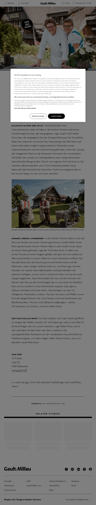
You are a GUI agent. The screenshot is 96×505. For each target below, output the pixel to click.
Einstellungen (38, 116)
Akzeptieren (56, 116)
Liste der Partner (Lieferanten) (25, 108)
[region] (48, 95)
